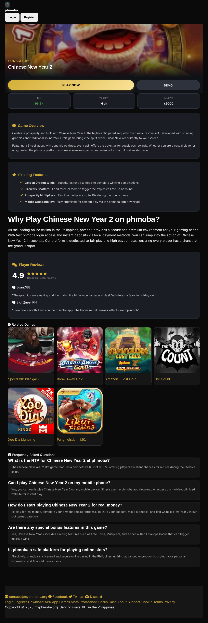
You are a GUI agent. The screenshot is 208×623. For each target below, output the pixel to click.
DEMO (168, 85)
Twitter (78, 597)
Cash (112, 602)
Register (29, 17)
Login (12, 17)
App (55, 602)
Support (134, 602)
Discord (95, 597)
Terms (158, 602)
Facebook (60, 597)
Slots (75, 602)
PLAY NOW (71, 85)
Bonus (103, 602)
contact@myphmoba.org (28, 597)
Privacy (169, 602)
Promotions (88, 602)
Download (36, 602)
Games (64, 602)
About (122, 602)
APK (48, 602)
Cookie (146, 602)
